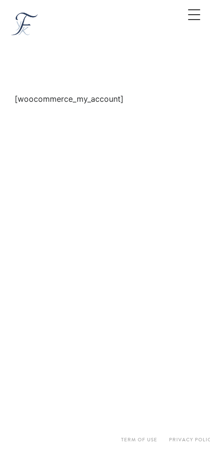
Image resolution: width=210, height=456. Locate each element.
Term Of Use (139, 439)
